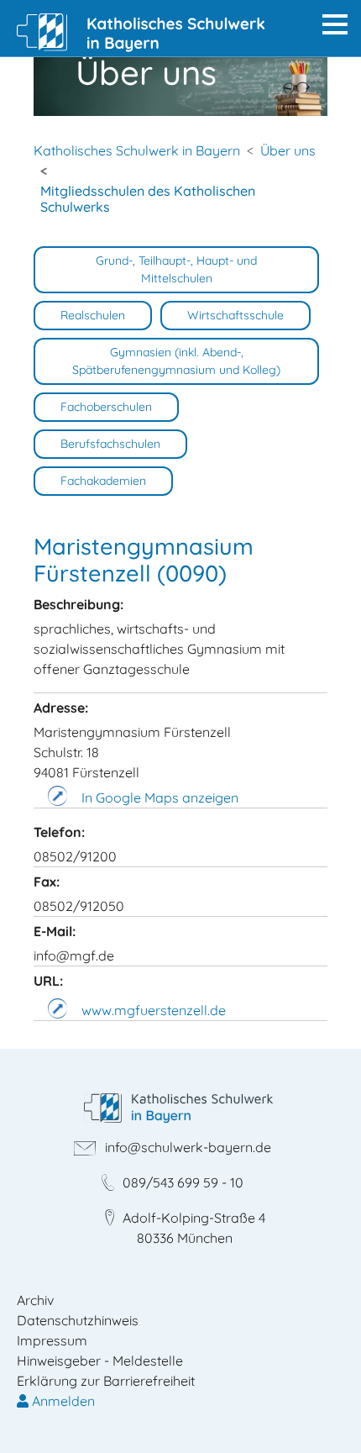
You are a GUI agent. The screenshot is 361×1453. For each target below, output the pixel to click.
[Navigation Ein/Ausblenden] (335, 24)
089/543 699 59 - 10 (183, 1182)
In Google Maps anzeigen (159, 797)
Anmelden (62, 1400)
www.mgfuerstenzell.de (153, 1010)
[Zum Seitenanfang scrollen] (324, 1416)
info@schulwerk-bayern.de (188, 1147)
